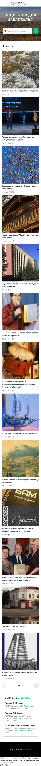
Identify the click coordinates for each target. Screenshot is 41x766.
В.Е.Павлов (25, 706)
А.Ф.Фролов (25, 716)
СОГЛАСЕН (5, 765)
